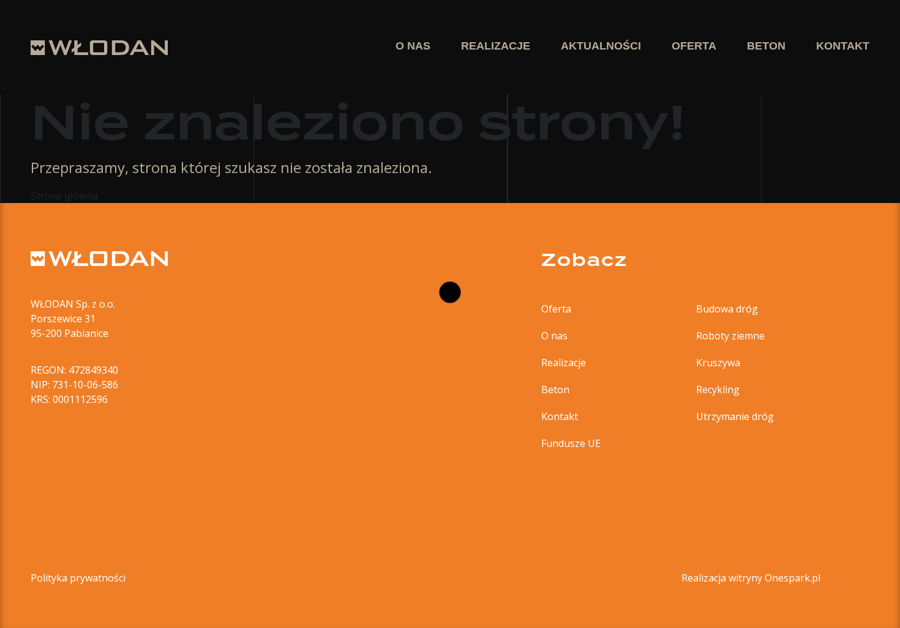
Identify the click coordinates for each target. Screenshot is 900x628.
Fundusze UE (571, 443)
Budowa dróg (727, 309)
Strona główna (64, 196)
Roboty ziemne (730, 335)
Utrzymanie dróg (735, 416)
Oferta (556, 309)
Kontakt (559, 416)
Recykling (718, 389)
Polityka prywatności (78, 578)
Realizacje (563, 362)
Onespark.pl (792, 578)
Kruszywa (718, 362)
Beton (555, 389)
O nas (554, 335)
